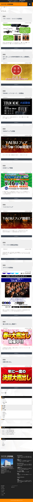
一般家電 (4, 403)
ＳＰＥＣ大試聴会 (8, 267)
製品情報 (3, 398)
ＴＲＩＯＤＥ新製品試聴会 (10, 245)
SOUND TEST (4, 440)
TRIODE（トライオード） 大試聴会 (13, 93)
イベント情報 (3, 493)
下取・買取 (3, 490)
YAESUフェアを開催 (9, 131)
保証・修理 (3, 405)
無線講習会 (4, 412)
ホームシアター (5, 401)
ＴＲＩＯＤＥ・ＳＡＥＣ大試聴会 (12, 18)
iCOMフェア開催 (8, 168)
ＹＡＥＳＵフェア (8, 207)
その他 (3, 417)
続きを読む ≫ (16, 84)
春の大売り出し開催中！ (10, 324)
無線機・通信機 (5, 402)
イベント (4, 411)
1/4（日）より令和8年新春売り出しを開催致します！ (9, 432)
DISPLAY (4, 416)
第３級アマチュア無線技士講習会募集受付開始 (8, 430)
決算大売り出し (7, 362)
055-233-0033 (22, 0)
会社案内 (3, 408)
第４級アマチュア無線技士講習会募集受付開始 (8, 431)
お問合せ (3, 419)
